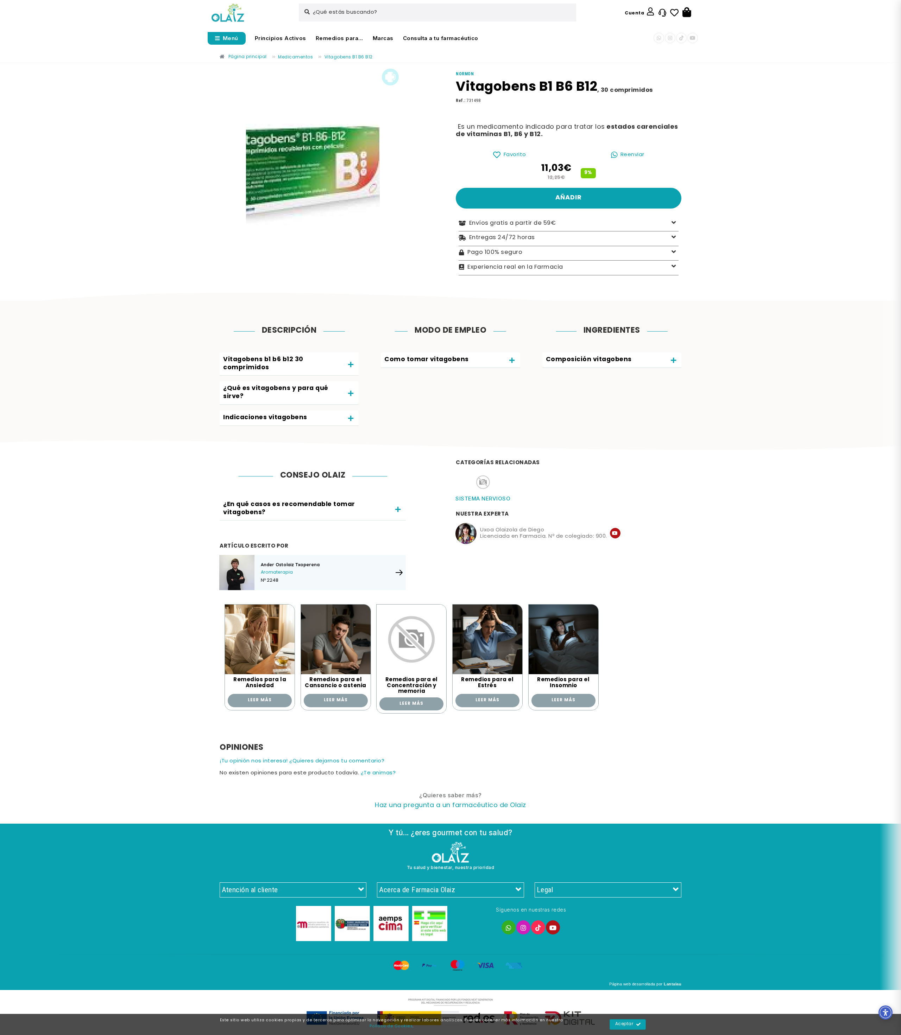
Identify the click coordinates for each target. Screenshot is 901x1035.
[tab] (289, 364)
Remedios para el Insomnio (563, 682)
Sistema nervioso (482, 498)
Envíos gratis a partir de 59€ (512, 223)
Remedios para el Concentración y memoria (411, 685)
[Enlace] (228, 12)
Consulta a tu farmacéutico (440, 38)
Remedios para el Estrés (487, 682)
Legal (545, 890)
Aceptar (624, 1024)
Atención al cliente (250, 890)
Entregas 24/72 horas (502, 237)
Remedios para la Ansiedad (259, 682)
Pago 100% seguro (494, 252)
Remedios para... (339, 38)
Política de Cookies (391, 1026)
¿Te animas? (378, 773)
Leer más (260, 700)
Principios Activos (280, 38)
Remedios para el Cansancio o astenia (335, 682)
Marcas (383, 38)
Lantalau (672, 984)
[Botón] (687, 12)
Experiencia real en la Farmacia (515, 266)
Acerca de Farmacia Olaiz (417, 890)
